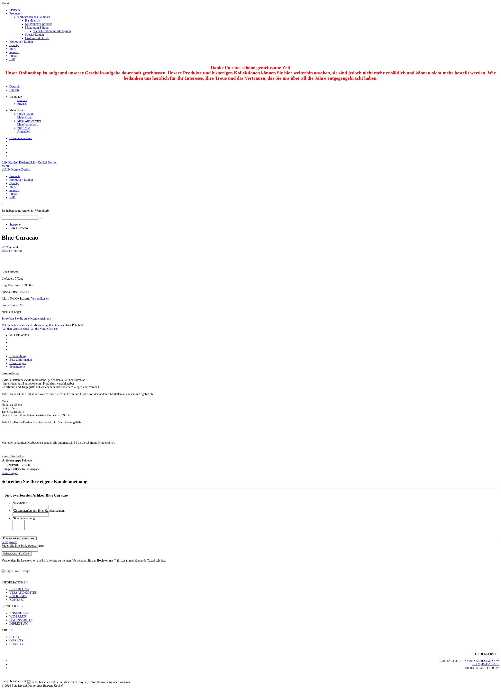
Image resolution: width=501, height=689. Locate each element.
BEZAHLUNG (19, 589)
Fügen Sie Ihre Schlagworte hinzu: (23, 545)
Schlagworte (17, 366)
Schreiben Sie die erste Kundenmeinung (26, 318)
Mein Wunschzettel (29, 121)
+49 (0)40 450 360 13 (485, 664)
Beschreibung (17, 356)
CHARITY (16, 644)
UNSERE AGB (19, 613)
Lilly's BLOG (25, 114)
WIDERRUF (17, 616)
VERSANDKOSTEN (23, 592)
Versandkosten (40, 298)
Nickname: (20, 503)
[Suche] (40, 218)
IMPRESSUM (18, 623)
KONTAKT (17, 599)
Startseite (15, 224)
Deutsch (14, 86)
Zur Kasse (23, 128)
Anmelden (23, 131)
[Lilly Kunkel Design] (16, 169)
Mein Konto (24, 117)
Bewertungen (17, 363)
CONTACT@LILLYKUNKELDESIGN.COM (469, 660)
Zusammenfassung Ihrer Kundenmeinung (39, 510)
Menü (5, 166)
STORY (14, 636)
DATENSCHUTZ (20, 620)
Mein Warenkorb (27, 124)
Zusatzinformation (20, 359)
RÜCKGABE (18, 596)
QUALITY (16, 640)
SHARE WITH (19, 335)
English (14, 90)
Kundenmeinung (24, 518)
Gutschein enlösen (20, 138)
